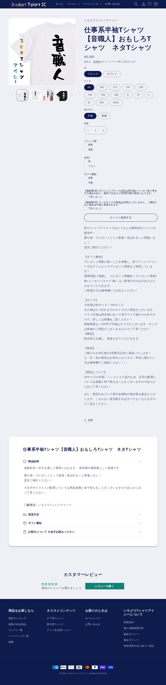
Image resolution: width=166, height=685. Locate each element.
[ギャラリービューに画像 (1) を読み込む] (22, 95)
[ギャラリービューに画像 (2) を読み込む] (35, 95)
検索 (11, 642)
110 (115, 87)
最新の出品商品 (17, 624)
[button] (73, 4)
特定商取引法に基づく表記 (139, 646)
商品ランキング (17, 618)
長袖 (104, 116)
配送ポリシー (131, 634)
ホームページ (93, 618)
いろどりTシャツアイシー (77, 673)
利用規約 (129, 622)
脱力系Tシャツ (55, 624)
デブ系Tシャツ (55, 618)
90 (89, 87)
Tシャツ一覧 (16, 630)
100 (101, 87)
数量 (86, 123)
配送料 (97, 62)
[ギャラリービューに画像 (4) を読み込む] (61, 95)
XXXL (116, 102)
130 (141, 87)
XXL (102, 102)
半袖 (90, 116)
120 (128, 87)
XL (89, 102)
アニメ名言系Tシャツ (59, 630)
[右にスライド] (72, 95)
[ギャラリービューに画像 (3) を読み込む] (48, 95)
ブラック (93, 74)
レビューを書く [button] (104, 586)
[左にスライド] (12, 95)
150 (103, 95)
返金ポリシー (131, 640)
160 (116, 95)
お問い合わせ (93, 624)
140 (90, 95)
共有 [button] (90, 420)
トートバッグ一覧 (19, 636)
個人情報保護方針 (134, 628)
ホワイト (112, 74)
